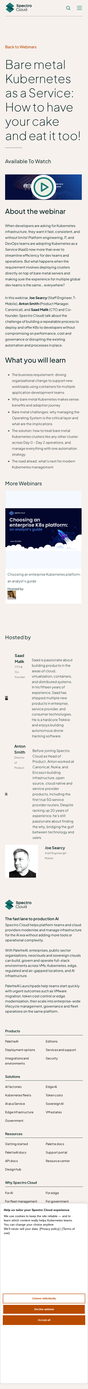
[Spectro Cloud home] (18, 905)
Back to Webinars (21, 46)
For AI (9, 1193)
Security (52, 1058)
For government (57, 1201)
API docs (11, 1161)
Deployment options (20, 1050)
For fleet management (21, 1201)
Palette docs (55, 1144)
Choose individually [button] (44, 1298)
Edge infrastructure (19, 1112)
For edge (52, 1193)
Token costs (54, 1095)
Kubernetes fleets (18, 1095)
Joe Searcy (55, 847)
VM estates (54, 1112)
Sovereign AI (55, 1103)
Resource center (58, 1161)
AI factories (13, 1086)
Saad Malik (19, 658)
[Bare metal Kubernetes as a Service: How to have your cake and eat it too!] (43, 187)
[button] (79, 7)
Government (14, 1120)
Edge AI (51, 1086)
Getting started (16, 1144)
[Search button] (68, 8)
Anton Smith (20, 749)
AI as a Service (15, 1103)
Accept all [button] (44, 1320)
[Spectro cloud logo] (18, 8)
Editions (51, 1041)
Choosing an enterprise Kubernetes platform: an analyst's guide (44, 577)
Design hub (13, 1169)
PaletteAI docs (15, 1152)
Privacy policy (49, 1228)
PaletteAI (11, 1041)
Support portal (56, 1152)
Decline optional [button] (44, 1309)
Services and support (61, 1050)
